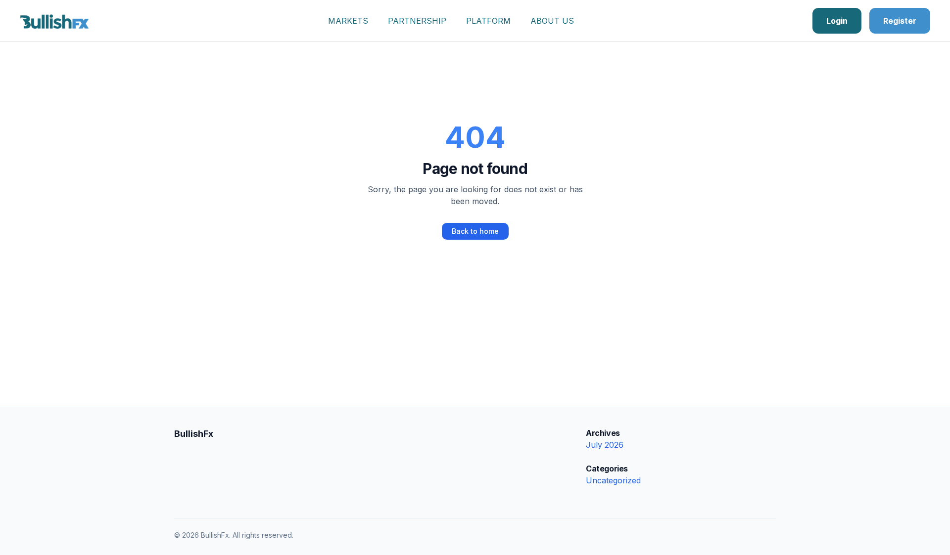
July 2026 (604, 445)
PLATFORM (488, 21)
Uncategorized (613, 480)
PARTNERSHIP (417, 21)
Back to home (475, 231)
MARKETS (348, 21)
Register (899, 21)
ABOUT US (552, 21)
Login (837, 21)
